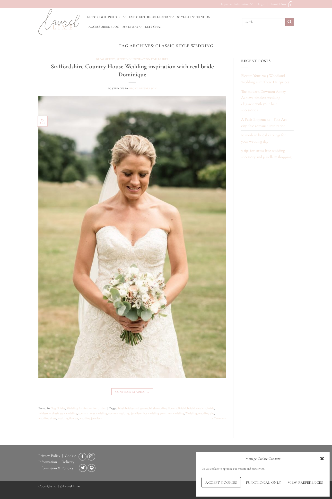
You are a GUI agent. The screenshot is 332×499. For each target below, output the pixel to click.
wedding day (206, 413)
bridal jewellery (196, 408)
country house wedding (93, 413)
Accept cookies (221, 482)
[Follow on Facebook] (83, 457)
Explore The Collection (150, 17)
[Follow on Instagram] (91, 457)
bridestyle (44, 413)
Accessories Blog (103, 27)
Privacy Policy (49, 455)
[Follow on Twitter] (83, 468)
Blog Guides (105, 59)
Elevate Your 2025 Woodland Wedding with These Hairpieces (265, 78)
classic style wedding (64, 413)
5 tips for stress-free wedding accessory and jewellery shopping (266, 153)
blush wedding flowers (163, 408)
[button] (322, 458)
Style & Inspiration (193, 17)
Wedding (191, 413)
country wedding (119, 413)
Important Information (235, 4)
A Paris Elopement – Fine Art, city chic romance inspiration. (264, 122)
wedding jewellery (90, 418)
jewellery (136, 413)
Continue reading (132, 391)
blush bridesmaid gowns (133, 408)
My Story (130, 27)
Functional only (263, 482)
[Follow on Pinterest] (91, 468)
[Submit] (289, 22)
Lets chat (153, 27)
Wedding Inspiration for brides (142, 59)
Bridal (182, 408)
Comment (219, 418)
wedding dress (47, 418)
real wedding (176, 413)
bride (210, 408)
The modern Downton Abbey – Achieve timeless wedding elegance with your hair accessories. (265, 101)
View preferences (305, 482)
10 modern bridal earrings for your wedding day (263, 138)
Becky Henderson (143, 88)
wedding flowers (68, 418)
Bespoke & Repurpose (104, 17)
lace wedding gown (154, 413)
